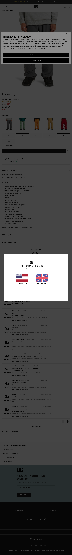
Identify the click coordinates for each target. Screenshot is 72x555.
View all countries (32, 288)
